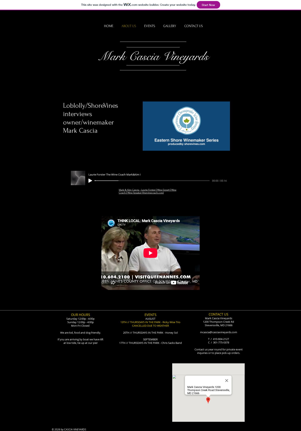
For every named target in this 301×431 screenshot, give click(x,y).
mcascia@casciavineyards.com (218, 332)
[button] (225, 146)
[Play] (90, 181)
